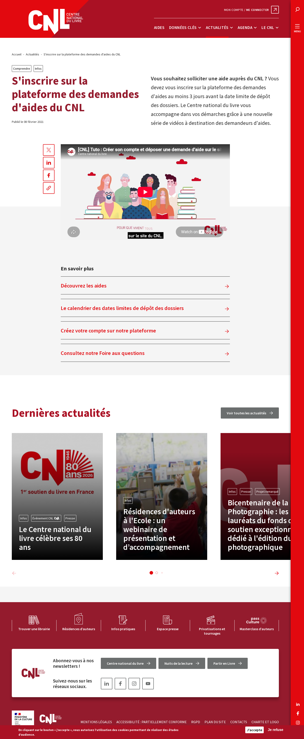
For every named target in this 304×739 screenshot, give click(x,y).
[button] (151, 573)
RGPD (195, 722)
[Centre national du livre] (55, 21)
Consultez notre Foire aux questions (103, 353)
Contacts (238, 722)
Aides (159, 27)
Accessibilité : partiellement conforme (151, 722)
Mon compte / (246, 10)
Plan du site (215, 722)
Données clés (183, 27)
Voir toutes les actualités (246, 413)
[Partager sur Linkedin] (49, 162)
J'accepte (254, 730)
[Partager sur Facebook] (49, 175)
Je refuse (275, 730)
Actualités (217, 27)
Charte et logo (265, 722)
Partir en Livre (224, 663)
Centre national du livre (125, 663)
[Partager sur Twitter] (49, 150)
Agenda (245, 27)
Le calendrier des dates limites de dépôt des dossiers (122, 308)
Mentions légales (96, 722)
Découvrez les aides (84, 285)
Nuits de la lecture (178, 663)
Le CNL (267, 27)
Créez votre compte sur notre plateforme (108, 330)
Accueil (16, 54)
